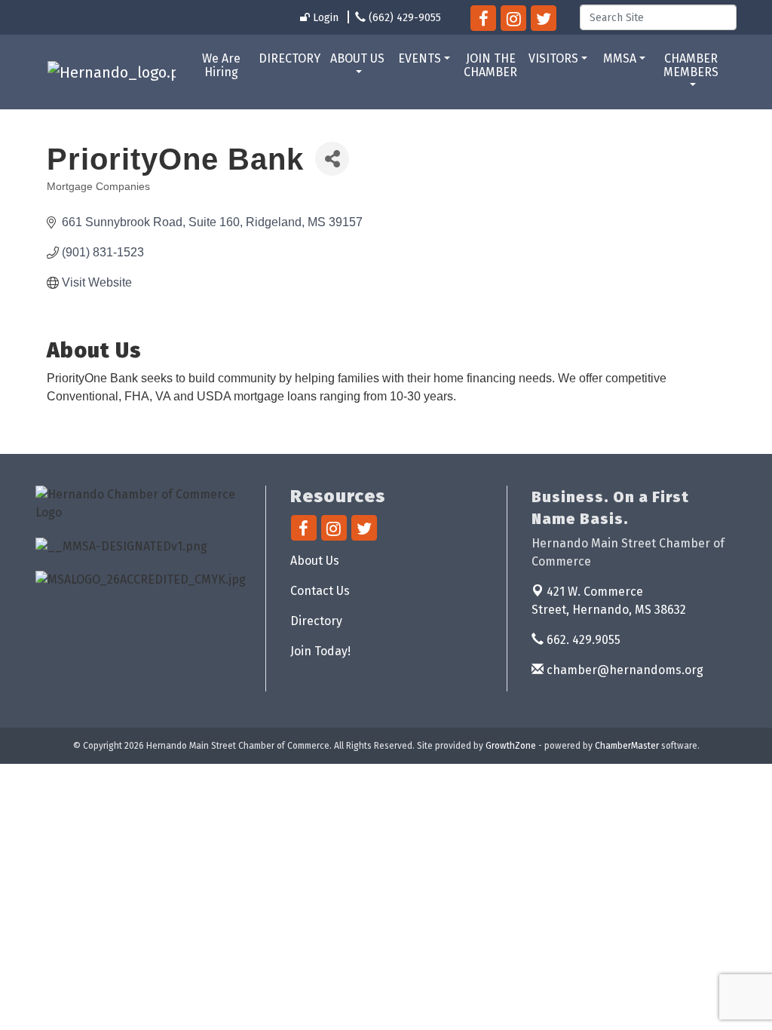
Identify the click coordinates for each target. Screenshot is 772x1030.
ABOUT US (357, 58)
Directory (316, 621)
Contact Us (320, 591)
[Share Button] (332, 159)
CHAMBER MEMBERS (690, 65)
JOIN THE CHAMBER (490, 65)
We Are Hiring (221, 65)
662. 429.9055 (582, 640)
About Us (314, 560)
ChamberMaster (627, 745)
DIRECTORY (289, 58)
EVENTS (419, 58)
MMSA (619, 58)
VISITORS (553, 58)
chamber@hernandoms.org (623, 670)
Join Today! (320, 651)
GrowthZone (511, 745)
